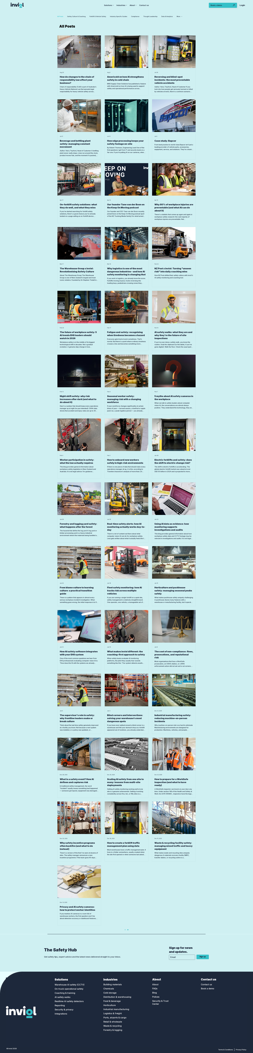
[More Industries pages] (126, 5)
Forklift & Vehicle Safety (98, 16)
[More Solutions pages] (113, 5)
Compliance (135, 16)
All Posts (60, 16)
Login (242, 5)
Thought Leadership (150, 16)
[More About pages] (135, 5)
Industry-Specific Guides (118, 16)
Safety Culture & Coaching (76, 16)
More (178, 16)
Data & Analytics (167, 16)
